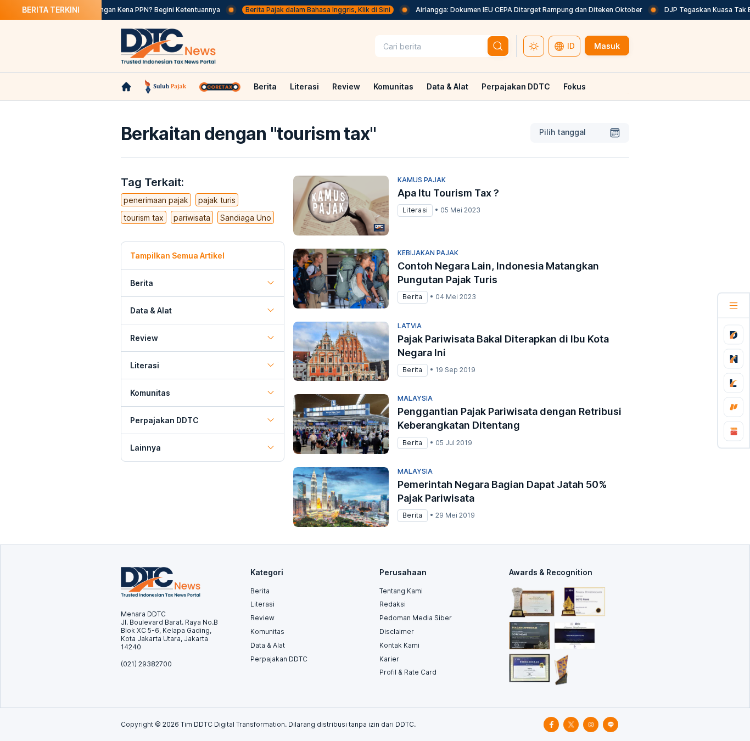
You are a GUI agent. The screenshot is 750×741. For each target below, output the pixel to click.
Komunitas (393, 86)
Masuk (607, 45)
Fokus (574, 86)
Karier (389, 659)
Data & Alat (447, 86)
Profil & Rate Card (407, 672)
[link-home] (126, 86)
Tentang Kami (401, 591)
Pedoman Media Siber (415, 618)
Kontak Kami (399, 645)
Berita (265, 86)
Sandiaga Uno (245, 217)
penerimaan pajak (156, 200)
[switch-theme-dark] (533, 46)
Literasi (304, 86)
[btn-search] (498, 46)
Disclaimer (396, 631)
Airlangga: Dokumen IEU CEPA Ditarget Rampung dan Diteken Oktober (517, 9)
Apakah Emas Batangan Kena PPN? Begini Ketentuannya (118, 9)
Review (346, 86)
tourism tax (144, 217)
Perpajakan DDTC (516, 86)
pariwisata (191, 217)
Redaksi (392, 604)
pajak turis (217, 200)
